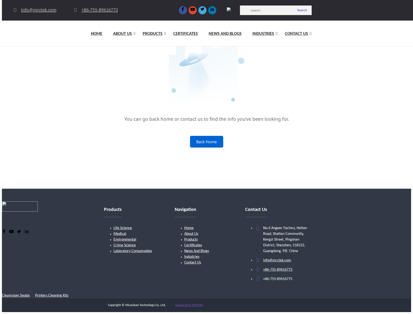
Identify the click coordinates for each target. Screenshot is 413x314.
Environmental (125, 240)
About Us (191, 234)
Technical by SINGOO (189, 305)
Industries (263, 34)
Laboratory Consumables (133, 251)
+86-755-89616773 (100, 10)
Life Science (123, 228)
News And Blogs (196, 251)
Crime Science (125, 245)
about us (122, 34)
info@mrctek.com (38, 10)
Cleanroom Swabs (16, 295)
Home (96, 34)
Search (302, 10)
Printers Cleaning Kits (51, 295)
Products (153, 34)
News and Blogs (225, 34)
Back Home (206, 141)
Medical (120, 234)
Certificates (185, 34)
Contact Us (296, 34)
